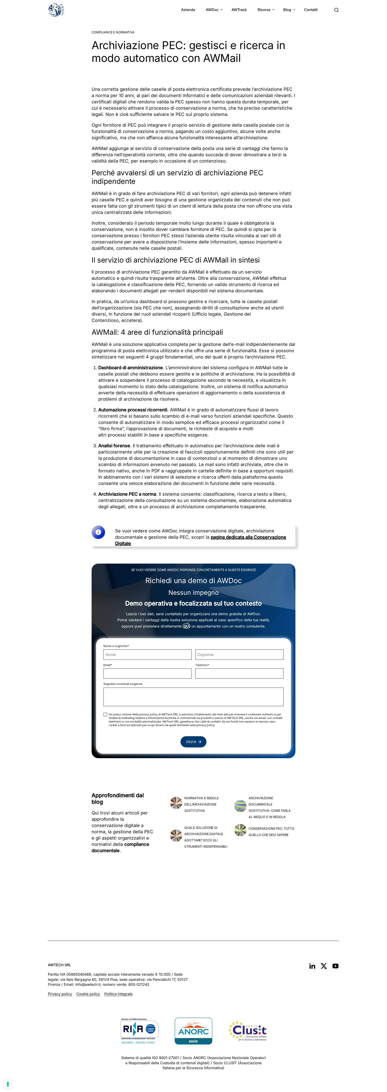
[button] (336, 10)
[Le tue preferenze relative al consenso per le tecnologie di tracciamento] (8, 1084)
